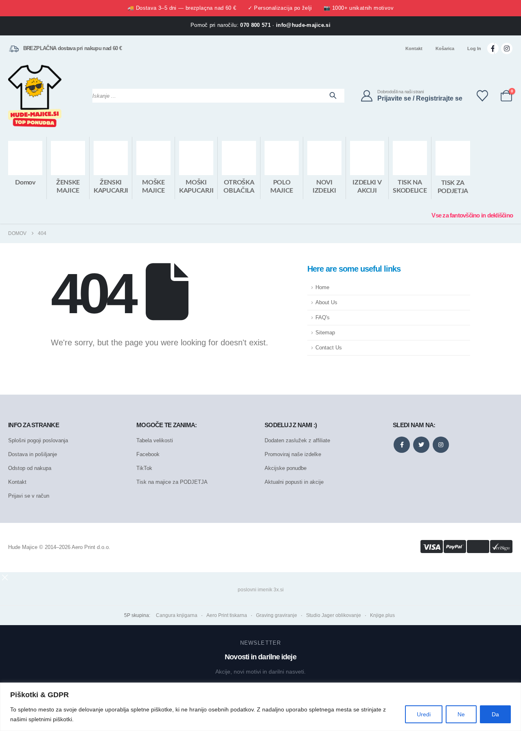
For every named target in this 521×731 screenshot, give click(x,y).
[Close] (512, 689)
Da (495, 714)
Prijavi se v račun (28, 496)
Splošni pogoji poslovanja (38, 440)
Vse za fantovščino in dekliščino (472, 215)
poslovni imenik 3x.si (261, 590)
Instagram (441, 445)
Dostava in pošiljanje (32, 454)
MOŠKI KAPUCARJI (196, 186)
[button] (5, 577)
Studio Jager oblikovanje (333, 615)
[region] (260, 707)
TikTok (144, 468)
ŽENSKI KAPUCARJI (111, 186)
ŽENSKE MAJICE (68, 186)
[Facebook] (493, 48)
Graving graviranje (276, 615)
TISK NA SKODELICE (410, 186)
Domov (25, 182)
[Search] (333, 96)
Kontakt (413, 48)
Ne (461, 714)
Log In (474, 48)
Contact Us (328, 348)
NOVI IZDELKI (324, 186)
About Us (326, 302)
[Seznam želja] (482, 95)
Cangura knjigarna (176, 615)
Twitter (421, 445)
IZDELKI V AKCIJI (366, 186)
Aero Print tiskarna (226, 615)
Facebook (148, 454)
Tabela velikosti (154, 440)
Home (322, 287)
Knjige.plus (382, 615)
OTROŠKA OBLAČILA (238, 186)
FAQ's (322, 317)
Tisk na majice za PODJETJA (172, 482)
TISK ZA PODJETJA (453, 187)
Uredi (424, 714)
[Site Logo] (34, 96)
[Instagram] (506, 48)
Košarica (445, 48)
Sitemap (325, 333)
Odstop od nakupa (29, 468)
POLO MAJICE (281, 186)
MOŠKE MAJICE (153, 186)
